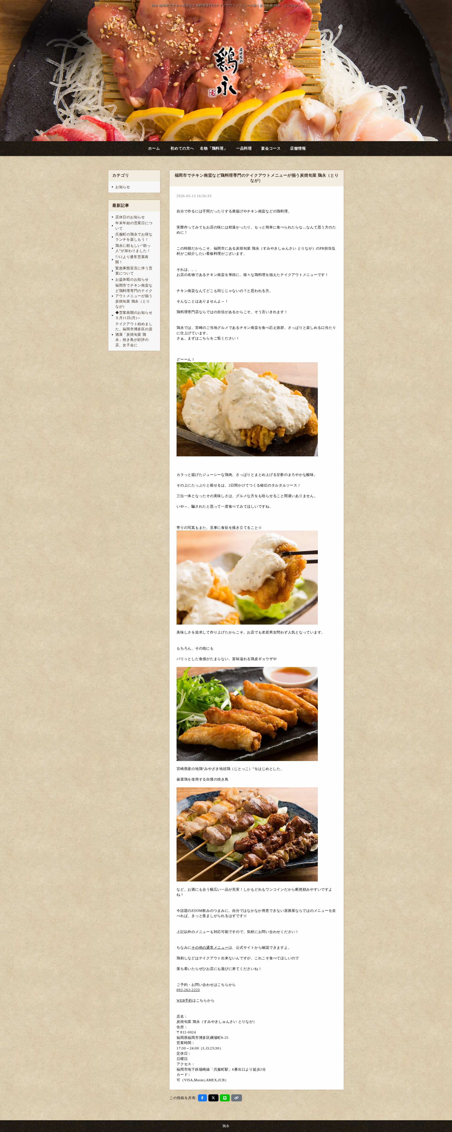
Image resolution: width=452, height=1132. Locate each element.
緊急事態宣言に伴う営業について (134, 270)
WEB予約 (184, 1000)
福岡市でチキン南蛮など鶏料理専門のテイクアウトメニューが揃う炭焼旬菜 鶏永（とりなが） (134, 295)
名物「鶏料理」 (213, 148)
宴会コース (271, 148)
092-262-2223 (188, 990)
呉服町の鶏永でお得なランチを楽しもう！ (134, 237)
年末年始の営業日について (134, 225)
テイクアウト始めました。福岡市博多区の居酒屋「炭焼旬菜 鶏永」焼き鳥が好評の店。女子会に (134, 334)
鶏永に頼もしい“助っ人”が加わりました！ (133, 248)
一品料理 (244, 148)
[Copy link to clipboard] (236, 1097)
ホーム (154, 148)
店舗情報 (298, 148)
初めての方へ (182, 148)
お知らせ (122, 187)
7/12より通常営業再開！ (132, 259)
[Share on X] (213, 1097)
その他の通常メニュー (210, 947)
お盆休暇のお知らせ (132, 279)
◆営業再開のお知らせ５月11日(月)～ (134, 315)
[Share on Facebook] (202, 1097)
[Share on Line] (225, 1097)
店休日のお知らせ (130, 217)
